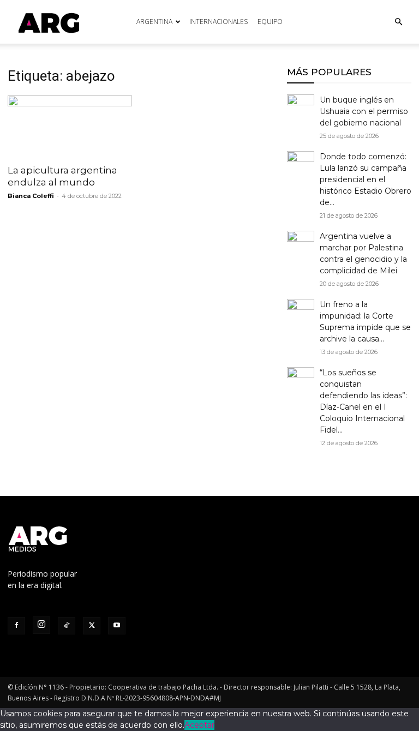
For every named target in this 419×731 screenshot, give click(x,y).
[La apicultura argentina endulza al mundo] (70, 126)
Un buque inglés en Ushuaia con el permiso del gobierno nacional (364, 111)
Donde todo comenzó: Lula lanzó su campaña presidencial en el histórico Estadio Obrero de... (365, 179)
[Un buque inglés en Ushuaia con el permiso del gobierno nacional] (300, 108)
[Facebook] (16, 625)
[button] (398, 22)
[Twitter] (91, 625)
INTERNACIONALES (218, 21)
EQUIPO (270, 21)
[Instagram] (41, 625)
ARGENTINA (154, 21)
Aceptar (199, 725)
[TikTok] (66, 625)
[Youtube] (116, 625)
